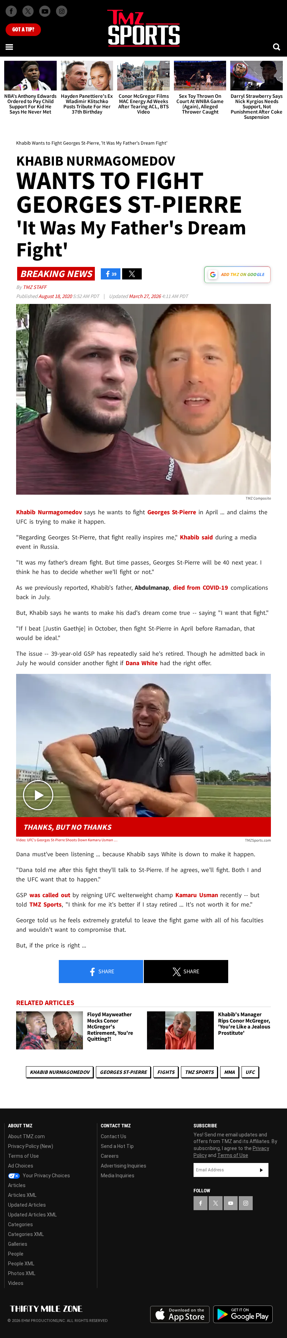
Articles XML (22, 1195)
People (15, 1254)
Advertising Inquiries (123, 1166)
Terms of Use (23, 1156)
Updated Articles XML (32, 1214)
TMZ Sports (45, 904)
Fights (165, 1072)
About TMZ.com (26, 1136)
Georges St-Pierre (123, 1072)
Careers (110, 1156)
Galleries (17, 1244)
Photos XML (21, 1273)
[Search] (277, 47)
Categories (20, 1224)
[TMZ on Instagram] (61, 11)
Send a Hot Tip (117, 1146)
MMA (229, 1072)
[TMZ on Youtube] (44, 11)
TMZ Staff (34, 287)
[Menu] (10, 47)
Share (105, 971)
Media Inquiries (117, 1175)
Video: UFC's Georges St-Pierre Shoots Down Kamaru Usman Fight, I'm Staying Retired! (67, 839)
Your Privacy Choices (46, 1175)
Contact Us (113, 1136)
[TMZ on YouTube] (231, 1203)
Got (23, 29)
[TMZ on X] (28, 11)
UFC (250, 1072)
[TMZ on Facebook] (11, 11)
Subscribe (261, 1170)
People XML (21, 1263)
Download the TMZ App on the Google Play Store (243, 1314)
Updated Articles (27, 1205)
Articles (17, 1185)
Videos (15, 1283)
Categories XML (26, 1234)
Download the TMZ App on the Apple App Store (180, 1314)
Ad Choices (20, 1166)
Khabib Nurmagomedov (59, 1072)
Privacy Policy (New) (30, 1146)
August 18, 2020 (55, 296)
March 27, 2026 (145, 296)
